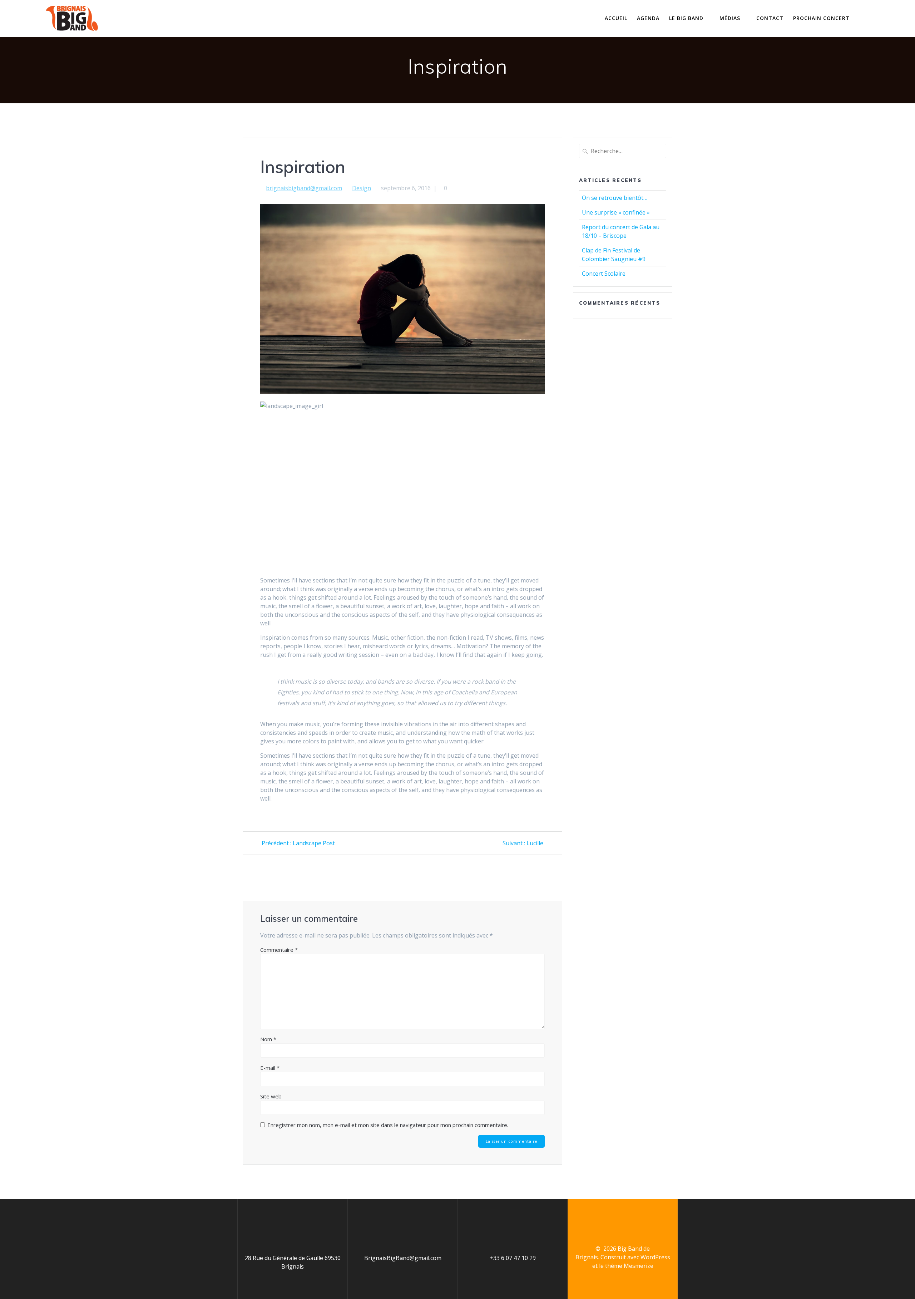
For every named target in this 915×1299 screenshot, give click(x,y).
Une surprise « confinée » (616, 212)
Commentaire (279, 949)
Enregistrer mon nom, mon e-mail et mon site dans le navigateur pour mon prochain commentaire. (387, 1124)
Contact (769, 18)
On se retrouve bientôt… (614, 198)
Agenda (648, 18)
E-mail (270, 1067)
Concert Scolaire (603, 273)
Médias (729, 18)
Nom (268, 1039)
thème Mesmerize (629, 1266)
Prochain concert (821, 18)
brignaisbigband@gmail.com (304, 188)
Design (361, 188)
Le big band (686, 18)
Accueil (616, 18)
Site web (271, 1096)
